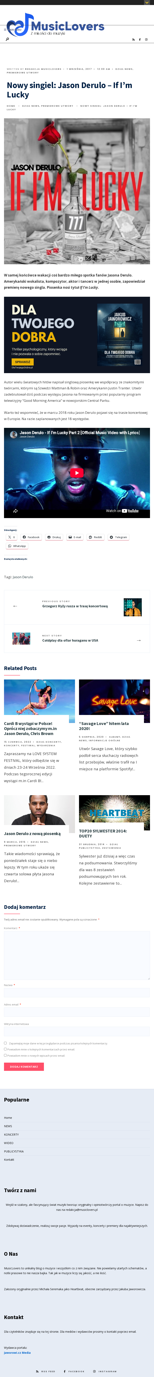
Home (11, 105)
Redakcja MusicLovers (43, 69)
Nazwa (9, 985)
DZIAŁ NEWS (124, 69)
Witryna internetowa (16, 1024)
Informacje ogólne (105, 740)
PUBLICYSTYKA (14, 1151)
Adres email (12, 1004)
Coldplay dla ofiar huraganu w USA (70, 638)
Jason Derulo (23, 577)
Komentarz (12, 928)
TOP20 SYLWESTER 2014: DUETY (103, 833)
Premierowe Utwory (23, 72)
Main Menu (14, 29)
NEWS (8, 1126)
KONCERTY (11, 1134)
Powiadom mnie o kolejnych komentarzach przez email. (41, 1049)
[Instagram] (146, 39)
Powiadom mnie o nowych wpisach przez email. (36, 1055)
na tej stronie (50, 1331)
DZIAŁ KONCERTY (48, 741)
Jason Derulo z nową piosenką (32, 833)
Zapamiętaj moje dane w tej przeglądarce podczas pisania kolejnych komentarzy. (58, 1043)
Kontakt (9, 1159)
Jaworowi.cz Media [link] (17, 1353)
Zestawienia (111, 847)
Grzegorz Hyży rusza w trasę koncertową (75, 604)
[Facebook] (140, 39)
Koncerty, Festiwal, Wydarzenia (30, 745)
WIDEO (8, 1143)
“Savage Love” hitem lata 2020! (104, 726)
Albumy (115, 736)
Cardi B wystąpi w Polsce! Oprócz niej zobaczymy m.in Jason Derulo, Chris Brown (30, 728)
